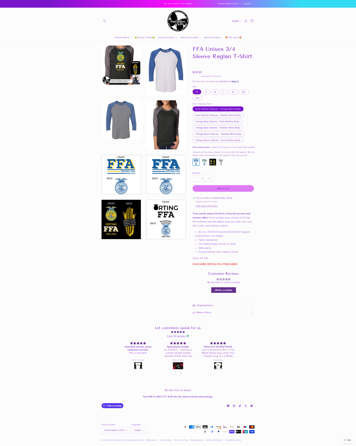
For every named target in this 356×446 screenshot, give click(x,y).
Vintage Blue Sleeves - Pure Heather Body (217, 121)
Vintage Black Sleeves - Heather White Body (219, 134)
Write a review (223, 290)
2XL (244, 92)
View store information (207, 206)
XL (233, 92)
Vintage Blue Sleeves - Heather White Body (218, 127)
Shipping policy (197, 440)
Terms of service (181, 440)
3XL (198, 98)
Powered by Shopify (135, 440)
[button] (105, 21)
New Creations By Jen (118, 440)
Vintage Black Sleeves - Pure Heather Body (218, 140)
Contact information (214, 440)
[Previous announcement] (148, 3)
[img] (178, 332)
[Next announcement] (208, 3)
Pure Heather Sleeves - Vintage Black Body (218, 109)
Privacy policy (166, 440)
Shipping (196, 76)
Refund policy (151, 440)
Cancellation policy (233, 440)
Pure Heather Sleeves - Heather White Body (218, 115)
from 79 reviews (176, 336)
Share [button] (198, 65)
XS (197, 92)
